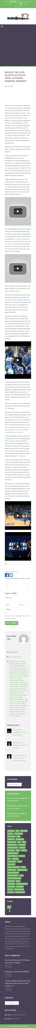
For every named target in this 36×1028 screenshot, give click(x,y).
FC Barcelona (11, 836)
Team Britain (20, 699)
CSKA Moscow (18, 833)
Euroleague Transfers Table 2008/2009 (17, 971)
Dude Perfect (13, 674)
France (18, 676)
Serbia (21, 875)
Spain (11, 697)
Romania (25, 695)
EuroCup (10, 889)
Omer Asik (21, 691)
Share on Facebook (7, 575)
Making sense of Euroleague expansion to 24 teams (20, 745)
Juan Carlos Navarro (13, 872)
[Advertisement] (18, 47)
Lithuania (12, 686)
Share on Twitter (11, 575)
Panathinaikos (19, 839)
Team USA (10, 892)
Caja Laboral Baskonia (13, 867)
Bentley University (20, 663)
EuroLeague (13, 1)
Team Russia (11, 886)
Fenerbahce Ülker (22, 870)
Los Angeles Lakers (13, 847)
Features (15, 3)
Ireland (18, 850)
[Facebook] (15, 6)
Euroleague (15, 858)
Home (4, 1)
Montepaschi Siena (13, 853)
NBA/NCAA (20, 1)
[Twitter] (20, 6)
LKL (17, 686)
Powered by (12, 571)
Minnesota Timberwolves (14, 878)
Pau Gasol (21, 856)
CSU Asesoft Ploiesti (15, 670)
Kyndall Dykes (13, 684)
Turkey (19, 861)
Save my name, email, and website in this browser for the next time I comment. (17, 617)
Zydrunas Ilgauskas (15, 716)
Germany (12, 680)
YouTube (12, 714)
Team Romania (19, 701)
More (21, 3)
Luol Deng (12, 688)
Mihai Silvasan (21, 688)
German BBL (19, 678)
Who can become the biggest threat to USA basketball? (18, 799)
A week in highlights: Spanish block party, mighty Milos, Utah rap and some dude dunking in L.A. (17, 983)
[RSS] (18, 6)
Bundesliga (12, 668)
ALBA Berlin (16, 661)
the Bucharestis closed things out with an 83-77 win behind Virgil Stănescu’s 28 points (17, 430)
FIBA (8, 1)
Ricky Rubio (20, 693)
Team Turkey (21, 703)
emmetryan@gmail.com (18, 1015)
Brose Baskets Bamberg (16, 665)
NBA (17, 831)
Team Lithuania (12, 861)
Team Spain (11, 850)
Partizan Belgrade (12, 856)
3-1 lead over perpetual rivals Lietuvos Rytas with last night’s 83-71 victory (18, 241)
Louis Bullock (23, 686)
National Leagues (28, 1)
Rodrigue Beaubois (15, 695)
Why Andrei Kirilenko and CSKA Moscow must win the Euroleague (17, 961)
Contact (26, 3)
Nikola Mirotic (13, 691)
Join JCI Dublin (23, 1026)
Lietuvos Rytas (23, 684)
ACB (10, 661)
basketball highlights (22, 883)
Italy (9, 858)
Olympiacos (11, 839)
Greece (23, 867)
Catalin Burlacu (22, 668)
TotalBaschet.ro (23, 288)
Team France (11, 864)
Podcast (10, 3)
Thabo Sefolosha (14, 705)
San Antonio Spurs (12, 875)
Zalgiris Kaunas (20, 714)
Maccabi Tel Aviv (12, 844)
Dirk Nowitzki (23, 672)
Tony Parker (11, 881)
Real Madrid (24, 831)
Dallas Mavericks (19, 889)
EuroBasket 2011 (20, 892)
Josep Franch (22, 682)
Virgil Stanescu (19, 711)
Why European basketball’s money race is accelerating (20, 732)
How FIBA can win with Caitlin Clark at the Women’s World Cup (20, 758)
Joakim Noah (13, 682)
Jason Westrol (20, 680)
